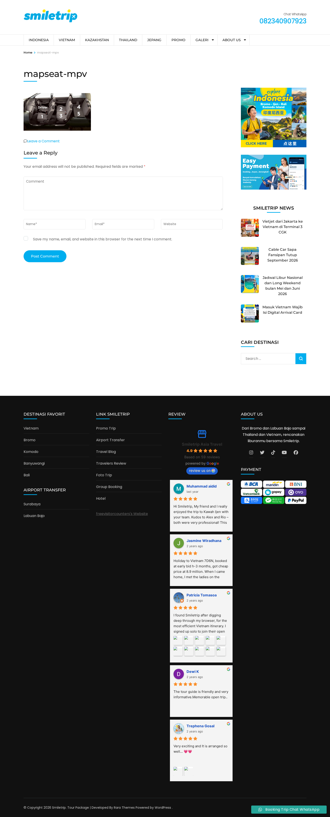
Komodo (31, 451)
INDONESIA (39, 40)
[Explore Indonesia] (274, 146)
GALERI (202, 40)
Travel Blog (106, 451)
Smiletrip (59, 807)
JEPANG (154, 40)
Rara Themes (124, 807)
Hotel (101, 498)
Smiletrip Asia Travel (202, 444)
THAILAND (128, 40)
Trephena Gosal (200, 726)
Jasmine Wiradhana (204, 540)
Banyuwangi (34, 463)
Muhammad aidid (202, 486)
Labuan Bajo (34, 515)
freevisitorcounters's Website (122, 513)
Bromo (29, 440)
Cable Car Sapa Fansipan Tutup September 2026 (282, 254)
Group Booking (109, 486)
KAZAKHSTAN (97, 40)
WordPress (163, 807)
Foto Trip (104, 475)
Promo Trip (106, 428)
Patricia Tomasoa (202, 595)
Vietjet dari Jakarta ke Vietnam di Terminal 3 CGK (282, 226)
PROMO (178, 40)
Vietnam (31, 428)
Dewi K (193, 671)
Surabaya (32, 504)
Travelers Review (111, 463)
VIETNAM (67, 40)
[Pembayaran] (274, 188)
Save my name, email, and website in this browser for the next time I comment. (102, 239)
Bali (27, 475)
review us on (200, 470)
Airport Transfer (110, 440)
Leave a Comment (43, 141)
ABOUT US (231, 40)
